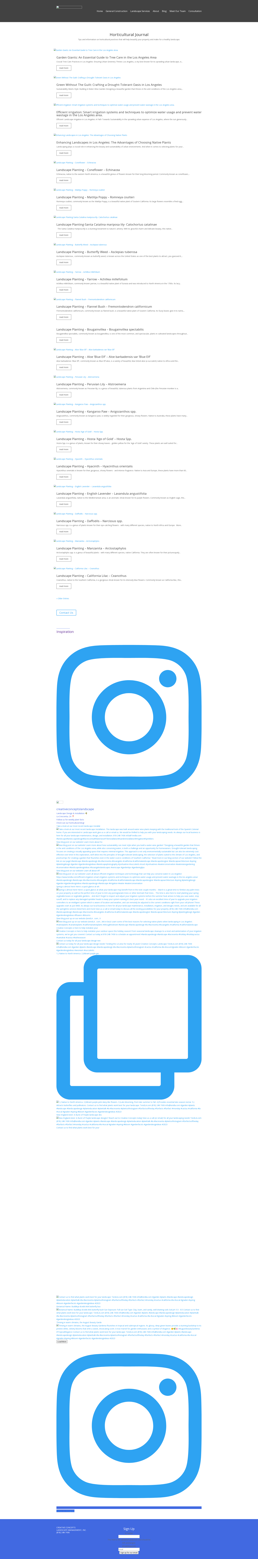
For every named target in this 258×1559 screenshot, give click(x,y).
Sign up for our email (128, 1552)
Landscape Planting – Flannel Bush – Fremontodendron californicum (104, 306)
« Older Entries (62, 598)
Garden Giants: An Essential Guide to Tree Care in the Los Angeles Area (106, 57)
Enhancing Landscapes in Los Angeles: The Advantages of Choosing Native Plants (113, 142)
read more (63, 68)
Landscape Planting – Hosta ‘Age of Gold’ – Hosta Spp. (94, 439)
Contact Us (66, 612)
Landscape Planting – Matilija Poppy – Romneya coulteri (95, 197)
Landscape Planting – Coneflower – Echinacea (88, 170)
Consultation (195, 11)
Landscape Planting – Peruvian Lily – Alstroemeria (91, 384)
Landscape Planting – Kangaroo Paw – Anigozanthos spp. (96, 411)
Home (100, 11)
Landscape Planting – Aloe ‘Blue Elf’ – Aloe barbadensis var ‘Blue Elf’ (103, 357)
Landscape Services (140, 11)
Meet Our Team (178, 11)
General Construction (116, 11)
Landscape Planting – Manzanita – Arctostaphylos (91, 548)
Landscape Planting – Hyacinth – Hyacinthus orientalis (94, 466)
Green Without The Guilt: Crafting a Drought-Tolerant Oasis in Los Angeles (109, 85)
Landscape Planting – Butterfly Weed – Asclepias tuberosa (96, 252)
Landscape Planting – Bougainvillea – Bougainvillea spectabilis (100, 329)
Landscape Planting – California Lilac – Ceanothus (91, 576)
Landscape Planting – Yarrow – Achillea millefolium (92, 279)
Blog (164, 11)
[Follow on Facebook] (185, 1530)
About (156, 11)
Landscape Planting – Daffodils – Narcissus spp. (89, 521)
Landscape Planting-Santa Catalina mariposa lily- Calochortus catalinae (106, 224)
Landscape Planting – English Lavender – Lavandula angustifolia (101, 493)
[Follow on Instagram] (192, 1530)
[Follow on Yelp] (199, 1530)
